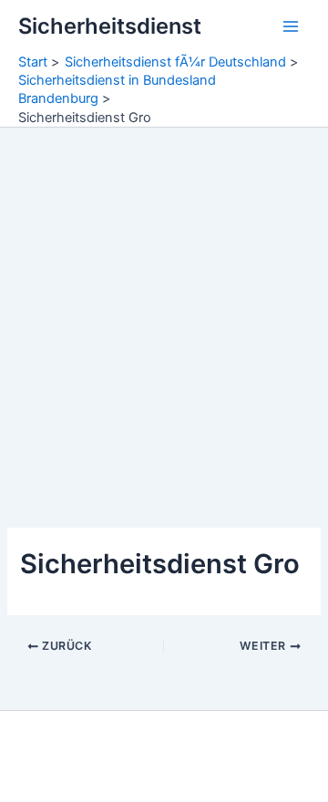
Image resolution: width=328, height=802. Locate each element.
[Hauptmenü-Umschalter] (291, 26)
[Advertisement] (164, 301)
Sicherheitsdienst (109, 26)
